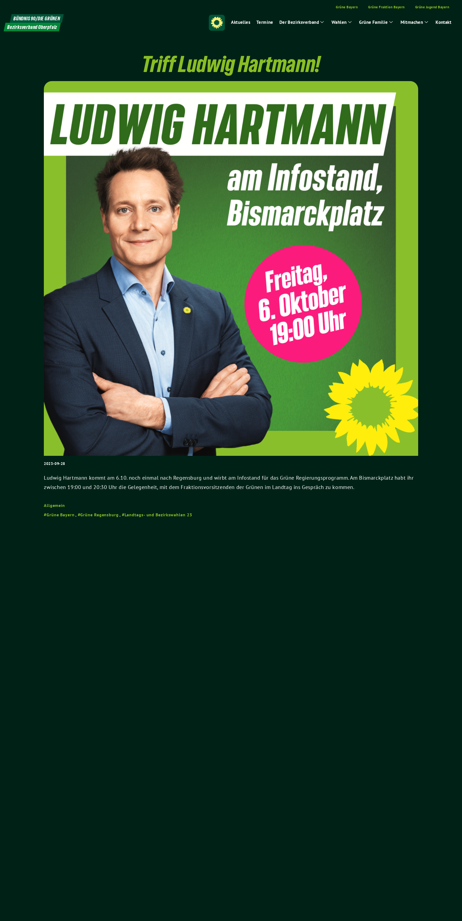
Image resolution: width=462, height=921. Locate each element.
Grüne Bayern (61, 514)
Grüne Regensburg (99, 514)
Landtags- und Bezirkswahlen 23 (158, 514)
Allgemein (54, 505)
